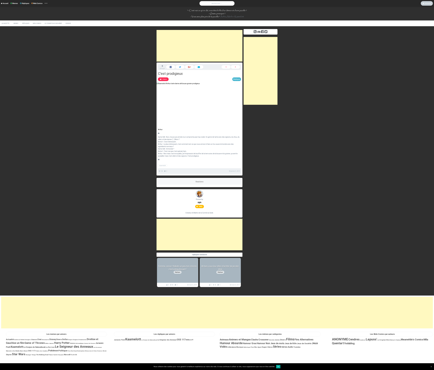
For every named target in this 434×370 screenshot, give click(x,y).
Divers (59, 339)
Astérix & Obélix (19, 339)
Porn (69, 351)
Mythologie (247, 347)
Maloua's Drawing (395, 340)
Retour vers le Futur (91, 351)
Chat (39, 339)
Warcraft (67, 355)
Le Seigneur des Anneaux (74, 347)
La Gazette (5, 23)
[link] (163, 79)
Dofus (65, 339)
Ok (278, 366)
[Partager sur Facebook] (170, 67)
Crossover (263, 339)
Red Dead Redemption (78, 351)
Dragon (70, 339)
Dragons (75, 339)
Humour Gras (249, 343)
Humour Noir (263, 343)
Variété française (58, 355)
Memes (15, 3)
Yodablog (349, 343)
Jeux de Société (304, 343)
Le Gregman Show (383, 340)
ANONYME (340, 339)
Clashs (254, 339)
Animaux (224, 339)
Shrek (104, 351)
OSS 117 (31, 351)
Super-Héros (267, 347)
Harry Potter (62, 342)
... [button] (46, 2)
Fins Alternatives (304, 339)
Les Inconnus (97, 347)
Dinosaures (45, 339)
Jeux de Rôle (291, 343)
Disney (52, 339)
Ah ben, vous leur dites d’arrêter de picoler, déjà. (220, 267)
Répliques (25, 3)
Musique (239, 347)
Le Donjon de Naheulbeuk (34, 347)
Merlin (230, 16)
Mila (426, 339)
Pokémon (53, 350)
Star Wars (18, 354)
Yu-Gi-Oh (74, 355)
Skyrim (9, 355)
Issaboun (362, 340)
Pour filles (254, 347)
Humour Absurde (231, 343)
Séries (277, 346)
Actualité (10, 339)
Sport (260, 347)
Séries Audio (287, 347)
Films (290, 339)
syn (199, 202)
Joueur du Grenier (89, 343)
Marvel (26, 351)
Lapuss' (371, 339)
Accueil (5, 3)
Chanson (34, 339)
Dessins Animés (274, 340)
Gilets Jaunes (49, 343)
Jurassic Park (119, 340)
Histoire (72, 343)
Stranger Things (31, 355)
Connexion (427, 3)
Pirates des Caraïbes (41, 351)
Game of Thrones (35, 342)
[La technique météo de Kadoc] (235, 67)
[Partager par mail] (198, 67)
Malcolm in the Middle (13, 351)
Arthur (223, 16)
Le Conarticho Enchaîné (53, 23)
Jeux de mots (277, 343)
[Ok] (431, 366)
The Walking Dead (42, 355)
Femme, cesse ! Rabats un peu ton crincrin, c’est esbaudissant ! (177, 267)
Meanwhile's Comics (412, 339)
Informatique (80, 343)
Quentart (338, 343)
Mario (21, 351)
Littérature (231, 347)
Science (68, 23)
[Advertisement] (199, 46)
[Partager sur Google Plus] (189, 67)
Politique (62, 350)
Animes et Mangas (240, 339)
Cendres (354, 339)
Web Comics (37, 3)
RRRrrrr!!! (189, 340)
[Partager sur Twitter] (180, 67)
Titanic (51, 355)
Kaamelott (239, 16)
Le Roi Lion (50, 347)
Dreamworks (82, 339)
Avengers (28, 339)
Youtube (297, 347)
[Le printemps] (226, 67)
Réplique (177, 272)
